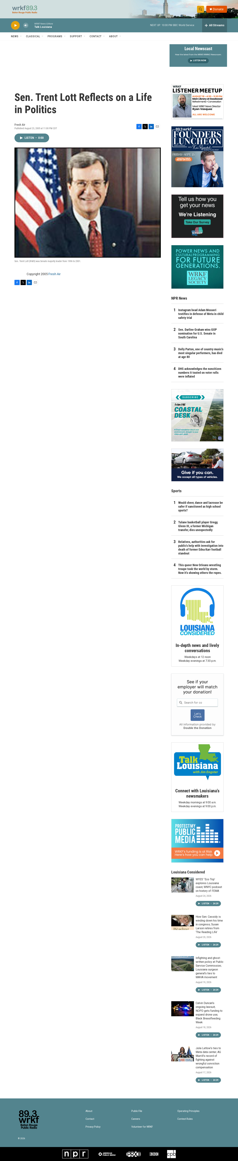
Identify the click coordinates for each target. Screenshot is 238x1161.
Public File (136, 1111)
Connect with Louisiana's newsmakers (197, 793)
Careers (135, 1119)
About (113, 36)
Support (76, 36)
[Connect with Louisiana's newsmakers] (197, 763)
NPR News (179, 298)
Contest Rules (185, 1119)
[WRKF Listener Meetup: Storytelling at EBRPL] (197, 101)
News (14, 36)
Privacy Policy (93, 1127)
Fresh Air (54, 274)
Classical (33, 36)
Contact (96, 36)
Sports (176, 491)
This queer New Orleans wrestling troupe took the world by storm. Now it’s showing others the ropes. (200, 569)
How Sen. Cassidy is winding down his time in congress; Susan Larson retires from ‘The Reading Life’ (209, 924)
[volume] (26, 25)
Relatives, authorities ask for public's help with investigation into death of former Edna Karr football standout (200, 547)
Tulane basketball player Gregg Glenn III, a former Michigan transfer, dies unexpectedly (198, 526)
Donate (218, 9)
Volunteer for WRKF (142, 1127)
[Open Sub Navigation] (21, 36)
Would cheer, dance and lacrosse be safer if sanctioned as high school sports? (200, 506)
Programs (55, 36)
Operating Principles (188, 1111)
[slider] (31, 25)
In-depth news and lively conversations (197, 648)
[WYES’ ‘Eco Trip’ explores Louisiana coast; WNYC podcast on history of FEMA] (182, 885)
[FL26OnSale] (197, 156)
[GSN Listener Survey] (197, 216)
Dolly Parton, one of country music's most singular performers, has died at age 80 (200, 353)
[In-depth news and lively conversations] (197, 612)
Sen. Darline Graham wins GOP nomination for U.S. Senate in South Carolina (197, 333)
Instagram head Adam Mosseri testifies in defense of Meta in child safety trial (201, 314)
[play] (15, 25)
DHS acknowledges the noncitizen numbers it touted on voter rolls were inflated (199, 372)
